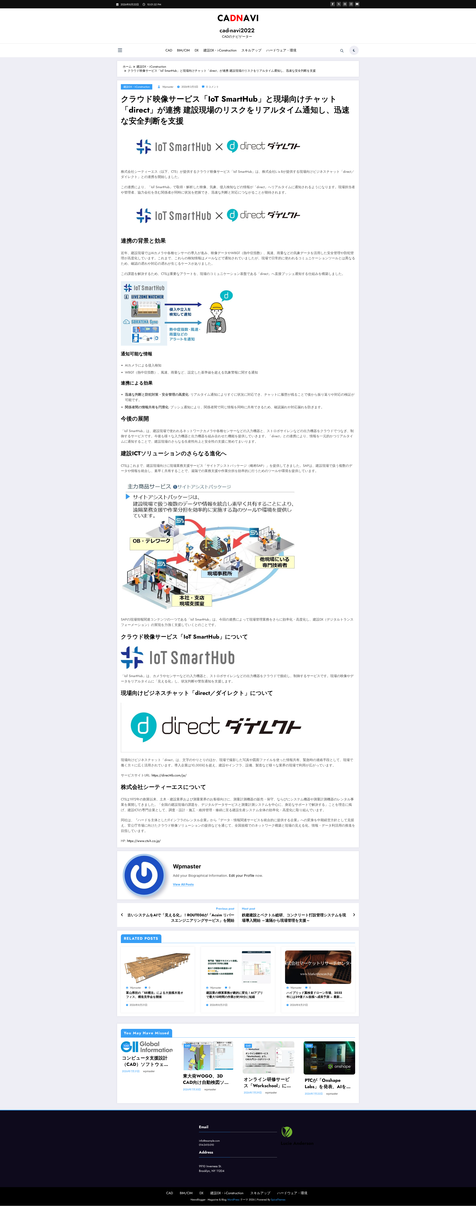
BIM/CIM (183, 50)
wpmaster (167, 87)
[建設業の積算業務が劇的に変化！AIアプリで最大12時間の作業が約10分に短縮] (238, 967)
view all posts (183, 884)
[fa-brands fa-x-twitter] (339, 4)
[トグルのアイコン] (120, 50)
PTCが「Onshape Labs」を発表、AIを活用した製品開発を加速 (328, 1083)
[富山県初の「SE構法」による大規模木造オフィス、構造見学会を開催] (158, 967)
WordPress (233, 1199)
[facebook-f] (332, 4)
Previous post (225, 908)
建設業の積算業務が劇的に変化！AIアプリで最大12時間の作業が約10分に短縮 (234, 995)
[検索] (342, 51)
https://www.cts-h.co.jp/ (144, 840)
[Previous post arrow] (122, 915)
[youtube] (357, 4)
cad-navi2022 (237, 30)
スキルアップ (251, 50)
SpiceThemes (278, 1199)
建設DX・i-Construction (220, 50)
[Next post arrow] (354, 915)
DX (197, 50)
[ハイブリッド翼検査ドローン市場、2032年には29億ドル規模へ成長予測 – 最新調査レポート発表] (318, 967)
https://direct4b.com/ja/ (169, 775)
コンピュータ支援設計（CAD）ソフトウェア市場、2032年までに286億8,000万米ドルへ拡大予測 (146, 1061)
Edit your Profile (241, 875)
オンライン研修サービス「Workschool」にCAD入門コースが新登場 (267, 1082)
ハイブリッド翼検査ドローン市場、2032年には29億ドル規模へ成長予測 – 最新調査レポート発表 (314, 995)
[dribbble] (345, 4)
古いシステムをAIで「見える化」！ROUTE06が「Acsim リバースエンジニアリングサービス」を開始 (180, 918)
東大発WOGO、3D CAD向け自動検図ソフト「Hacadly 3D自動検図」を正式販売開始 (206, 1079)
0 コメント (212, 87)
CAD (168, 50)
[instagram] (351, 4)
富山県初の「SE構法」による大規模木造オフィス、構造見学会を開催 (154, 995)
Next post (248, 908)
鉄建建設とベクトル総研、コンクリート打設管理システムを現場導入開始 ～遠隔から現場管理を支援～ (294, 918)
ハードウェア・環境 (281, 50)
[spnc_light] (354, 50)
